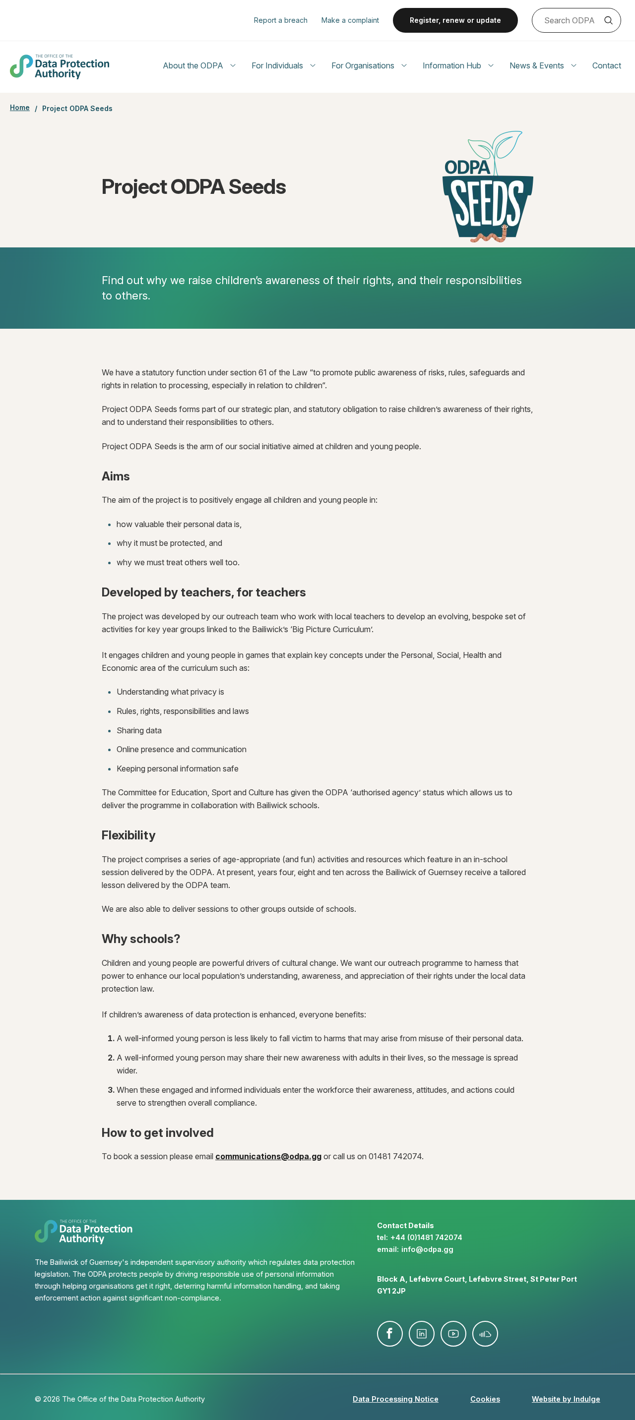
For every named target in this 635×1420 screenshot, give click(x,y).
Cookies (485, 1399)
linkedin (422, 1334)
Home (20, 108)
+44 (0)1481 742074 (426, 1237)
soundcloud (485, 1334)
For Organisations (362, 65)
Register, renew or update (455, 20)
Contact (606, 65)
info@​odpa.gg (427, 1249)
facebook (390, 1334)
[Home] (59, 67)
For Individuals (277, 65)
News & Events (536, 65)
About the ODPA (193, 65)
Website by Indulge (566, 1399)
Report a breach (281, 20)
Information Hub (452, 65)
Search (608, 20)
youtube (453, 1334)
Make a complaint (350, 20)
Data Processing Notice (396, 1399)
